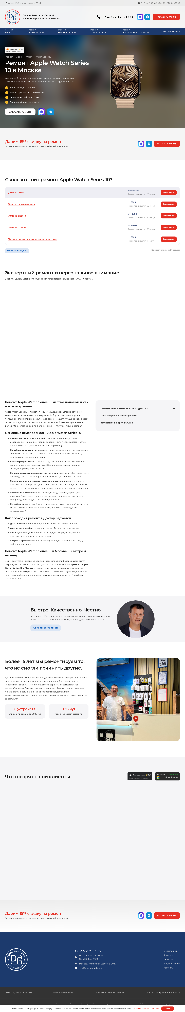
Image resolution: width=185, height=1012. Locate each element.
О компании (170, 951)
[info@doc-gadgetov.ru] (77, 968)
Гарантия (168, 959)
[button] (13, 33)
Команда (168, 955)
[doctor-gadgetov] (12, 16)
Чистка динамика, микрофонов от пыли (32, 239)
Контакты (168, 968)
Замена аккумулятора (21, 204)
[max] (140, 17)
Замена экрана (17, 215)
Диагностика (16, 192)
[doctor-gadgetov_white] (16, 959)
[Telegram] (147, 17)
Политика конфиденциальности (162, 992)
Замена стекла (17, 227)
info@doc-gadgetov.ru (90, 968)
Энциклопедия (171, 963)
